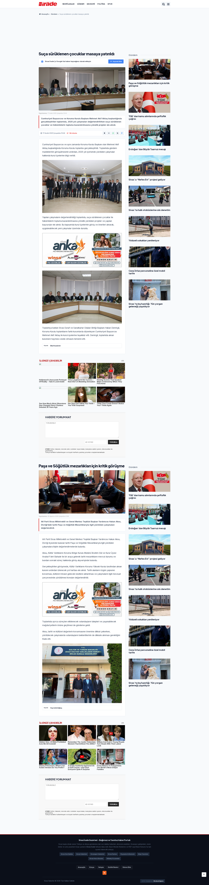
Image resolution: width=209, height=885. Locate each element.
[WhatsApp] (113, 133)
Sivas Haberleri (81, 854)
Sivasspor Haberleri (97, 854)
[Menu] (168, 4)
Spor (110, 4)
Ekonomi (91, 4)
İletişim (101, 867)
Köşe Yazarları (143, 854)
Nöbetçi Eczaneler (113, 858)
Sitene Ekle (127, 867)
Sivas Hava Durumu (96, 858)
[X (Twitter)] (117, 133)
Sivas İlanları (112, 854)
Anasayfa (45, 14)
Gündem (80, 4)
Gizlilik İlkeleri (113, 867)
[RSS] (104, 873)
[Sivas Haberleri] (48, 4)
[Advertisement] (104, 32)
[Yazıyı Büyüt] (104, 133)
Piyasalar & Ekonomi (128, 854)
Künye (91, 867)
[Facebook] (122, 133)
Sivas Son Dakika (67, 854)
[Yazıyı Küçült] (109, 133)
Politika (101, 4)
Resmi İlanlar (68, 4)
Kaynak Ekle (117, 61)
